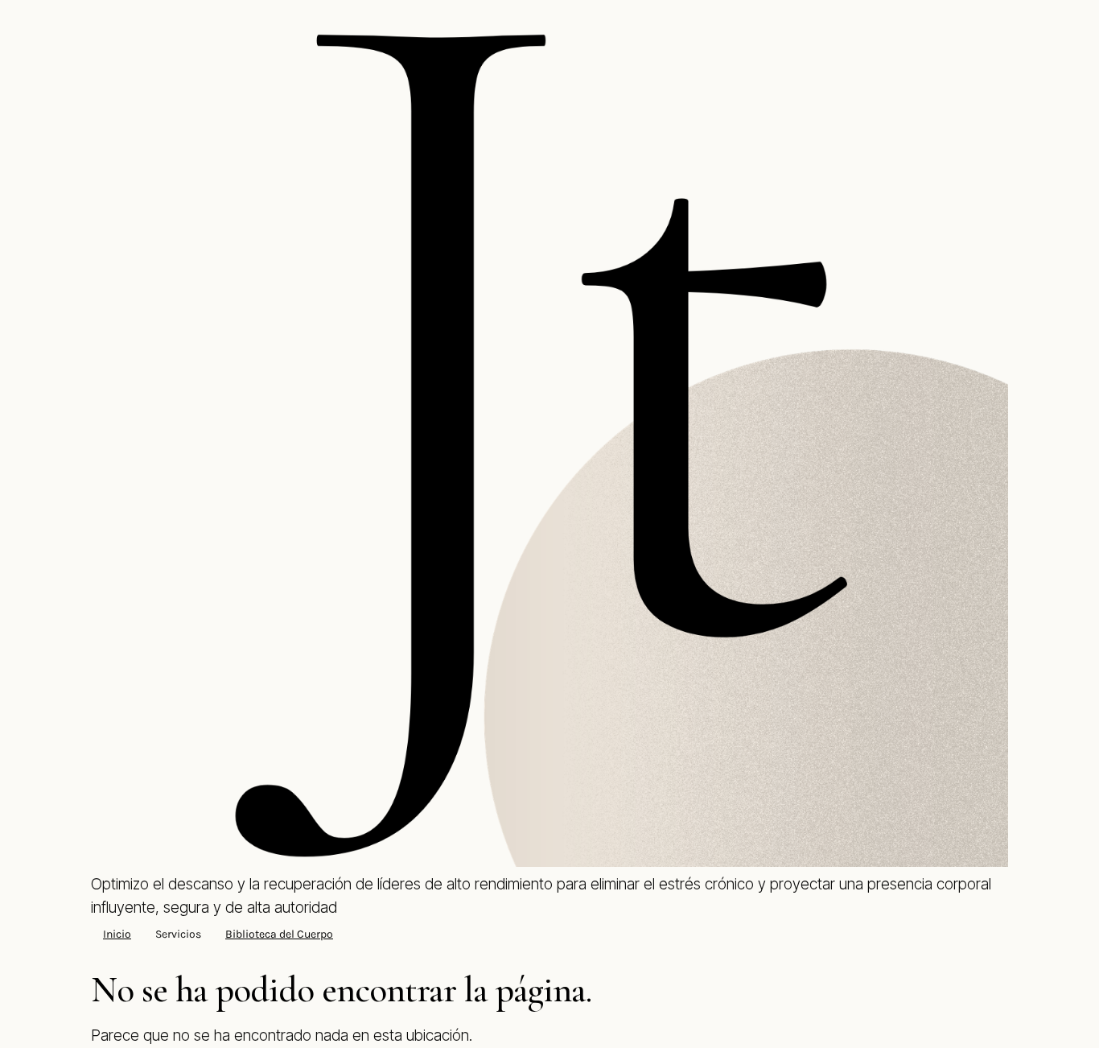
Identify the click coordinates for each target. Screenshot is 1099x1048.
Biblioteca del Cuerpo (279, 934)
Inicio (117, 934)
